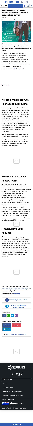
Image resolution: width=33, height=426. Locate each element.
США (7, 334)
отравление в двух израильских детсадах (15, 289)
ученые (11, 334)
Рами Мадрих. (16, 293)
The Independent (19, 69)
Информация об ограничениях (12, 391)
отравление (22, 334)
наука (16, 334)
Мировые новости (7, 20)
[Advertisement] (16, 77)
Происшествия (18, 20)
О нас (4, 384)
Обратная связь (8, 388)
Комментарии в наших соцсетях (13, 395)
